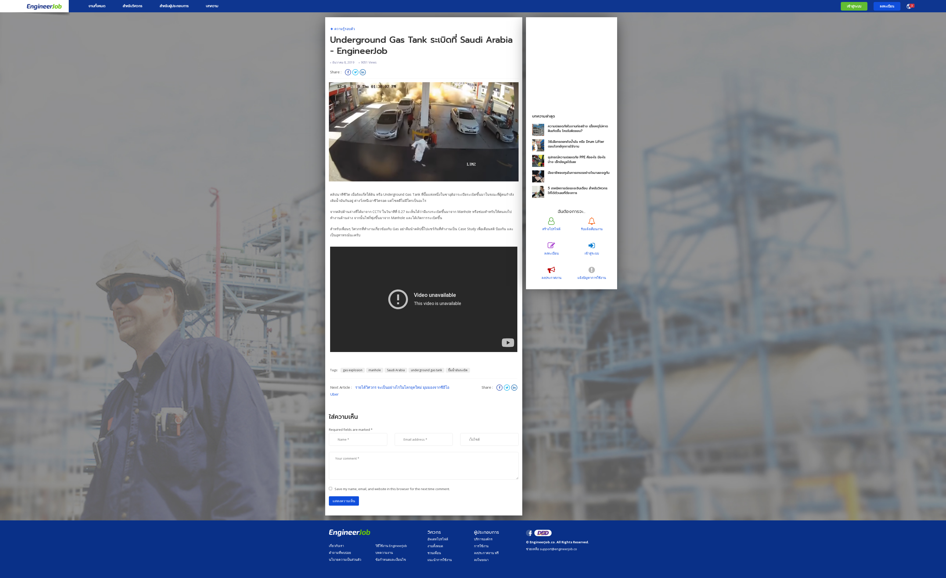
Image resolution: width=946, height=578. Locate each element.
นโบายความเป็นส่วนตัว (345, 559)
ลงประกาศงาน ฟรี (486, 553)
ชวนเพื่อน (434, 553)
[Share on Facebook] (348, 73)
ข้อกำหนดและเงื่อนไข (390, 559)
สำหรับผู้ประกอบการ (174, 6)
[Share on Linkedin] (363, 73)
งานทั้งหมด (96, 6)
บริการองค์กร (483, 539)
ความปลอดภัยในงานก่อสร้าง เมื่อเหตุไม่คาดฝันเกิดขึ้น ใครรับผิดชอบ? (578, 128)
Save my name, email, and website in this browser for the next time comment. (392, 489)
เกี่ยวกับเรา (336, 546)
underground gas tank (426, 370)
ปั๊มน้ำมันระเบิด (458, 370)
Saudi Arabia (396, 370)
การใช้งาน (481, 546)
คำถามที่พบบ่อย (340, 552)
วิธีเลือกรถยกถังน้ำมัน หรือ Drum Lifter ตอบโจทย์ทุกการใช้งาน (576, 144)
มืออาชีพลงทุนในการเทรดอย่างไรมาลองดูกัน (578, 172)
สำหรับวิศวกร (132, 6)
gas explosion (352, 370)
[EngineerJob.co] (34, 6)
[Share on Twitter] (356, 73)
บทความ (212, 6)
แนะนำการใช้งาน (439, 560)
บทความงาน (384, 552)
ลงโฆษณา (481, 560)
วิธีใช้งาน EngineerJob (391, 546)
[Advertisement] (571, 74)
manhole (375, 370)
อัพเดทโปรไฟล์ (437, 539)
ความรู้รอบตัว (344, 28)
